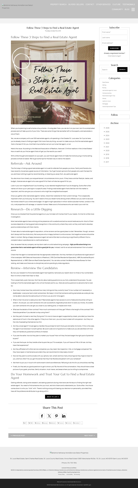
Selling (104, 85)
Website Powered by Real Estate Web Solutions (69, 482)
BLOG (127, 9)
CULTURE (116, 4)
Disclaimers (80, 485)
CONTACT (90, 4)
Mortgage (105, 104)
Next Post (88, 435)
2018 (107, 158)
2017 (107, 162)
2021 (107, 147)
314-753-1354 (72, 463)
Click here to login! (114, 56)
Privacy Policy (61, 474)
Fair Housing (77, 474)
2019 (107, 154)
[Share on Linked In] (63, 416)
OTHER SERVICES (103, 4)
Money (38, 423)
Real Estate (105, 82)
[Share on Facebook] (42, 416)
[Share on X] (49, 416)
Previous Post (18, 435)
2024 (107, 135)
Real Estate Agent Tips (108, 96)
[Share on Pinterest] (56, 416)
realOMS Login (87, 485)
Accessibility (70, 474)
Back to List (52, 397)
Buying (45, 423)
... (81, 423)
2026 (107, 128)
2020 (107, 150)
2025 (107, 132)
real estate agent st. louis (109, 90)
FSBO (31, 423)
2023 (107, 139)
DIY (25, 423)
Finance (61, 423)
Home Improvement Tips (109, 106)
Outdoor (76, 423)
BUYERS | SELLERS (76, 4)
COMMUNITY (117, 9)
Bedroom (53, 423)
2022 (107, 143)
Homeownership (106, 93)
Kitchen (69, 423)
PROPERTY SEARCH (58, 4)
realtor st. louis (106, 101)
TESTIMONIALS (128, 4)
